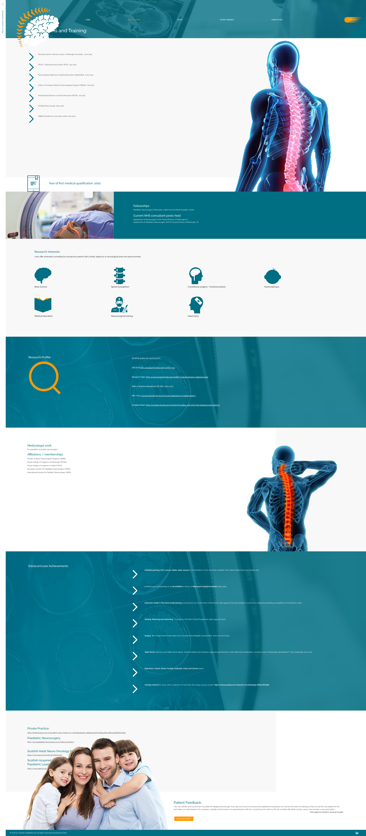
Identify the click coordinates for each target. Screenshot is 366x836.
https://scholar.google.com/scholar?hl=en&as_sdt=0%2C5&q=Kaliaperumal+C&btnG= (183, 405)
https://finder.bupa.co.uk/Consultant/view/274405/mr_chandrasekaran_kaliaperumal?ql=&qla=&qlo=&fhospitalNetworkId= (76, 733)
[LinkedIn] (357, 833)
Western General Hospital (332, 812)
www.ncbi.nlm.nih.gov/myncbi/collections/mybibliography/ (169, 396)
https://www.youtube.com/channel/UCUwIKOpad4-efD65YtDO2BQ (241, 685)
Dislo (65, 833)
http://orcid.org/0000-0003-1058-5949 (158, 368)
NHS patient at (316, 812)
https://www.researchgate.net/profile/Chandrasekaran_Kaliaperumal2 (177, 377)
